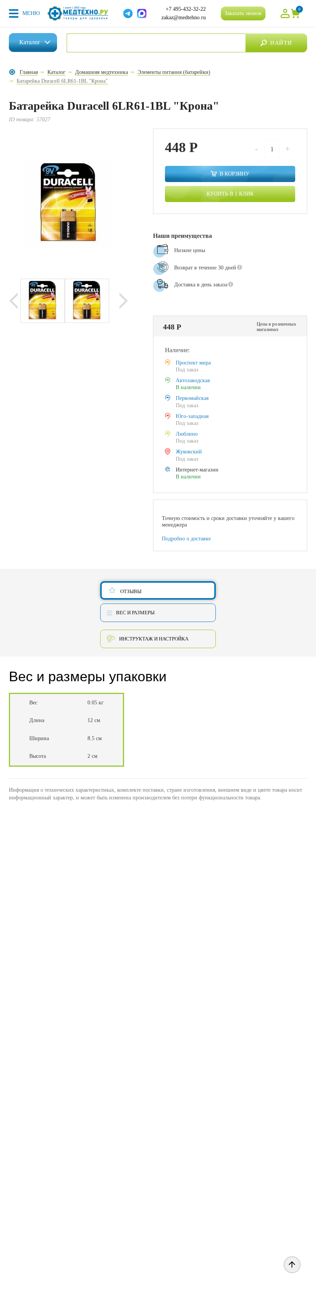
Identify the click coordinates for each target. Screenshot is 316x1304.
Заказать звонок (243, 13)
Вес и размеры (135, 612)
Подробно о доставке (186, 539)
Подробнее (171, 306)
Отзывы (130, 591)
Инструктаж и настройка (153, 639)
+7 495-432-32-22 (186, 9)
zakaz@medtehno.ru (183, 17)
